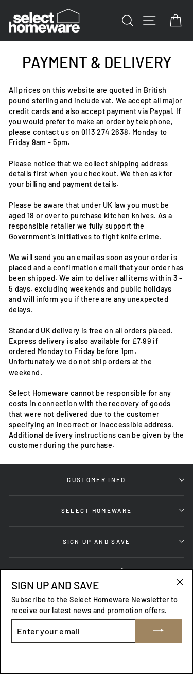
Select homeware (96, 510)
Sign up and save (97, 541)
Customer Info (96, 479)
